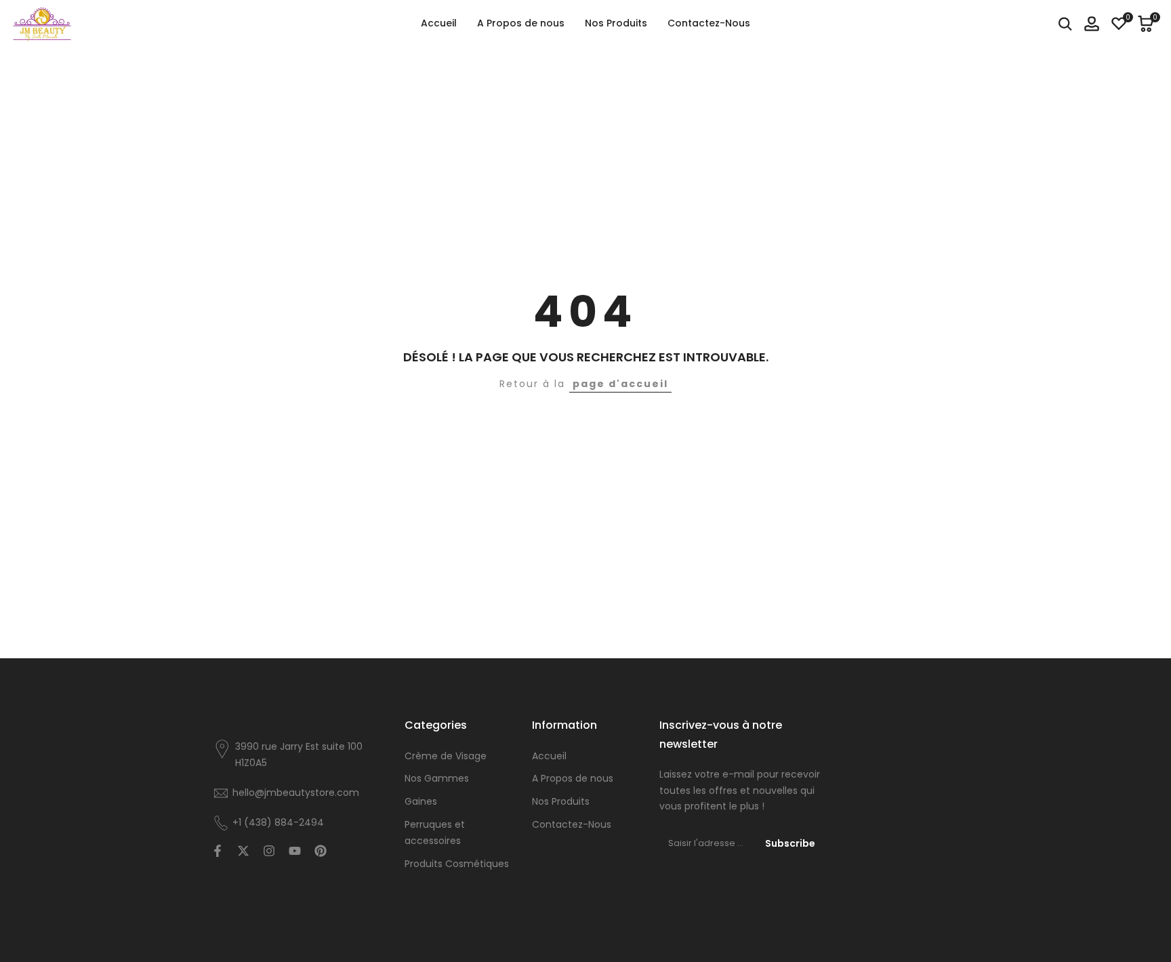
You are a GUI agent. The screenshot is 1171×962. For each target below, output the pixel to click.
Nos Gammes (437, 778)
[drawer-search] (1065, 24)
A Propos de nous (572, 778)
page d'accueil (620, 383)
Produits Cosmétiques (457, 863)
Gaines (421, 801)
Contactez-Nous (571, 824)
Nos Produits (561, 801)
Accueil (549, 756)
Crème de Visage (446, 756)
